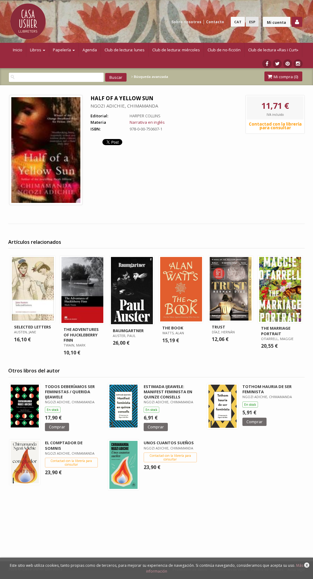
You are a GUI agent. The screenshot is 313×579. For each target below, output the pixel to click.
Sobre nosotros (186, 21)
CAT (237, 22)
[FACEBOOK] (266, 63)
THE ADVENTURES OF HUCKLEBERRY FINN (81, 335)
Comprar (57, 427)
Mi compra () (285, 76)
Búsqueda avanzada (150, 77)
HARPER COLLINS (145, 116)
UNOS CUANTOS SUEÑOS (169, 442)
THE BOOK (172, 328)
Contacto (215, 21)
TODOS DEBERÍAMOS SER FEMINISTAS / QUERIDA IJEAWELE (70, 392)
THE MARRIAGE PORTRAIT (275, 330)
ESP (252, 22)
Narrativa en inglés (147, 122)
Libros (36, 50)
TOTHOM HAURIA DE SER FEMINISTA (267, 389)
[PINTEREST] (287, 63)
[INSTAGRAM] (298, 63)
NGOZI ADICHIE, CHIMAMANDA (124, 106)
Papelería (62, 50)
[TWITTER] (277, 63)
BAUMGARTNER (128, 330)
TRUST (218, 327)
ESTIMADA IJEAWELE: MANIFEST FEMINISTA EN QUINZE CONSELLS (168, 392)
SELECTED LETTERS (32, 327)
